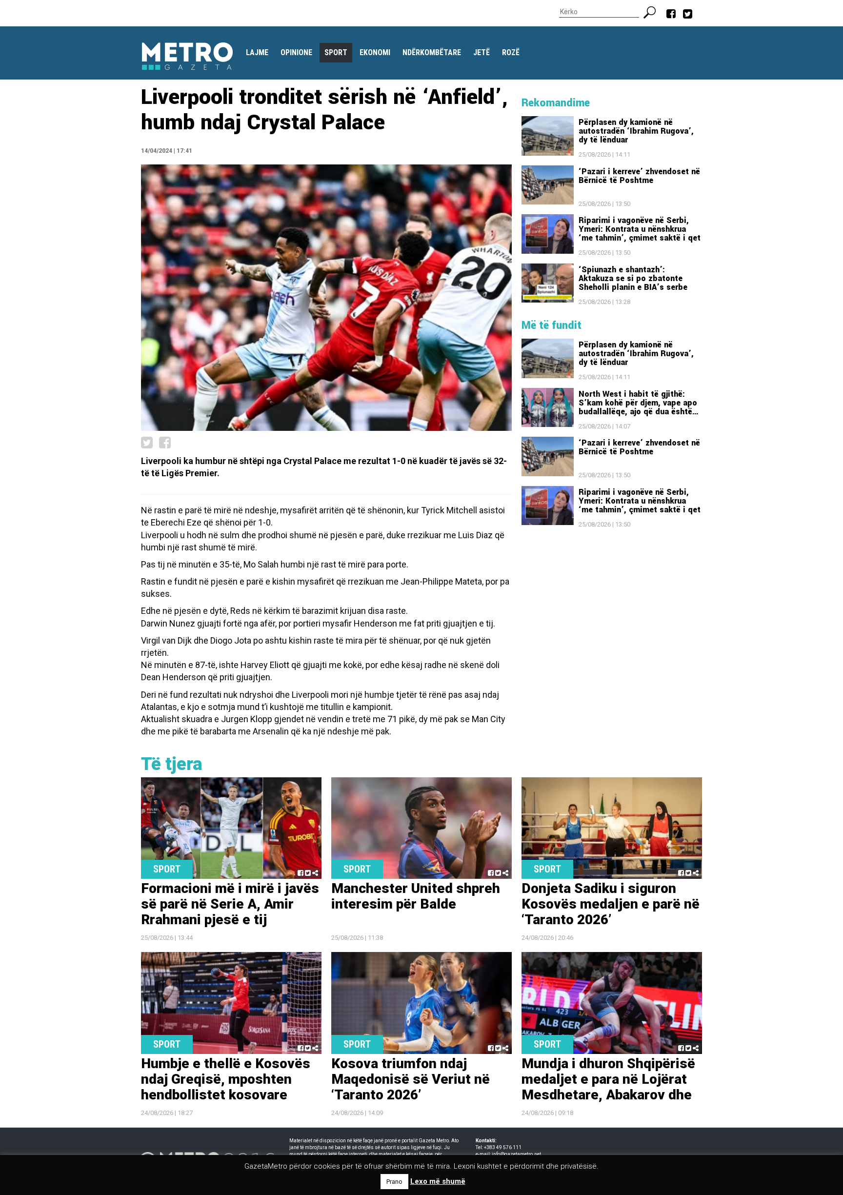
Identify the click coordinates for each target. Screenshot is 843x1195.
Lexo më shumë (437, 1181)
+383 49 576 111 (503, 1147)
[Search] (653, 11)
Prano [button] (394, 1181)
